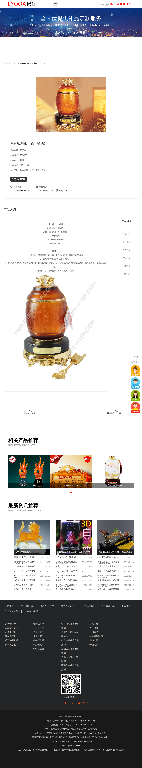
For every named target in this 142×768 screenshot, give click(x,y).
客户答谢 (126, 242)
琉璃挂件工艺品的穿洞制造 (32, 557)
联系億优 (93, 624)
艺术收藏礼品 (11, 611)
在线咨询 (20, 179)
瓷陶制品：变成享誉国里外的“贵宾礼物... (115, 589)
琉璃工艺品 (38, 63)
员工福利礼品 (11, 640)
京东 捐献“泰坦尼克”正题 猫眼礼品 (115, 580)
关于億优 (93, 628)
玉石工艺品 (38, 628)
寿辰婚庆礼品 (11, 636)
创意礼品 (126, 274)
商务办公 (126, 250)
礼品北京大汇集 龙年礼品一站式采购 (115, 557)
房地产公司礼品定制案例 (70, 634)
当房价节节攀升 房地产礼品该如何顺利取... (115, 566)
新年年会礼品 (47, 606)
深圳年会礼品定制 (70, 750)
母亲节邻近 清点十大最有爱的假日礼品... (74, 566)
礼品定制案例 (96, 636)
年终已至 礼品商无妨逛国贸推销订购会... (115, 571)
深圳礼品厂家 (29, 750)
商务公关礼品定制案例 (70, 667)
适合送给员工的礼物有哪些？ (32, 580)
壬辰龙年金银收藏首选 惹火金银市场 (115, 576)
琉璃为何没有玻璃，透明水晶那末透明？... (32, 562)
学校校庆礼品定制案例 (70, 626)
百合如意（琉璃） (115, 413)
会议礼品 (126, 606)
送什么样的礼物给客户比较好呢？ (74, 589)
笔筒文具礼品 (11, 628)
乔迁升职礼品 (27, 606)
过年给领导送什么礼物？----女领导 (74, 576)
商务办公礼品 (67, 606)
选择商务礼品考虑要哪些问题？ (32, 566)
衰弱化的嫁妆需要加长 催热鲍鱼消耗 (115, 585)
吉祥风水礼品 (11, 644)
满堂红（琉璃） (30, 413)
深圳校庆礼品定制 (87, 750)
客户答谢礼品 (108, 606)
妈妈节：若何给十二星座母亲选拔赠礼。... (74, 571)
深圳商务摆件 (119, 750)
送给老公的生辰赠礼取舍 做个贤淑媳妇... (74, 580)
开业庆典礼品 (88, 606)
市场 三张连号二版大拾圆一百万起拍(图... (115, 562)
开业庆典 (126, 234)
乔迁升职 (126, 258)
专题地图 (93, 644)
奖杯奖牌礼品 (31, 611)
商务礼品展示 (25, 63)
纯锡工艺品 (38, 640)
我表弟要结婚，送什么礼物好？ (74, 557)
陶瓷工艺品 (38, 636)
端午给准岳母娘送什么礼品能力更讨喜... (74, 562)
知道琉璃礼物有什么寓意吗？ (32, 576)
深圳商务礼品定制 (104, 750)
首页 (15, 63)
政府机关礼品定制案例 (70, 642)
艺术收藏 (126, 266)
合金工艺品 (38, 632)
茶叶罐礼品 (10, 624)
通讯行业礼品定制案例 (70, 659)
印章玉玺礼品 (11, 632)
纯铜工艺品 (38, 649)
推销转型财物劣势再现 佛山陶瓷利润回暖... (74, 585)
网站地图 (93, 640)
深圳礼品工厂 (55, 750)
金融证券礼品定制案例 (70, 651)
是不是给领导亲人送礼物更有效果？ (32, 571)
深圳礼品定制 (42, 750)
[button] (68, 492)
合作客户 (93, 632)
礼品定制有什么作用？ (32, 589)
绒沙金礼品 (38, 644)
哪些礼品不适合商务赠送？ (32, 585)
